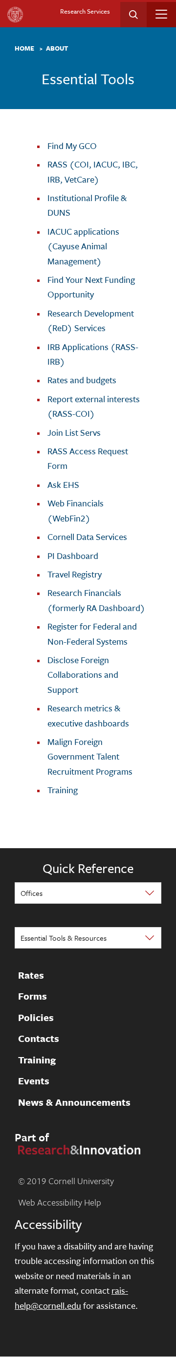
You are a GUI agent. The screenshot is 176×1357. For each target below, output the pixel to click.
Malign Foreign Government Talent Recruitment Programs (89, 756)
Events (33, 1081)
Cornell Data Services (87, 536)
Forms (32, 997)
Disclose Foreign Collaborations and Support (82, 674)
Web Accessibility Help (59, 1202)
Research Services (85, 11)
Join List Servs (74, 432)
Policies (36, 1017)
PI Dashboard (72, 555)
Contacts (38, 1039)
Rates (31, 975)
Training (62, 789)
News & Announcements (74, 1102)
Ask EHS (63, 484)
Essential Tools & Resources (64, 937)
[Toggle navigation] (161, 14)
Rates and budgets (81, 379)
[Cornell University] (15, 14)
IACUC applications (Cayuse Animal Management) (83, 246)
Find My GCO (72, 145)
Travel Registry (74, 574)
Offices (32, 893)
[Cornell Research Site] (77, 1148)
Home (24, 48)
